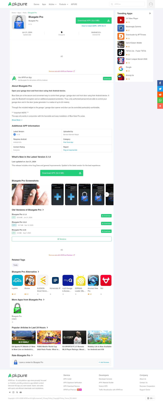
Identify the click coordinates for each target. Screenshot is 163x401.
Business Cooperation (147, 386)
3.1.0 (18, 134)
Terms (67, 398)
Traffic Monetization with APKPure (111, 389)
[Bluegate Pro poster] (57, 194)
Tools (24, 13)
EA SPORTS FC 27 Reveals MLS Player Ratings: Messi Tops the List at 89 (73, 348)
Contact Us (143, 382)
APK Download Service (71, 386)
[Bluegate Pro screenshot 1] (71, 194)
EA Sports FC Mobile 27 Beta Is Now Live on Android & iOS (23, 348)
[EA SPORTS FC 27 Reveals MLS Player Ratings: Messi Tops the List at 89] (74, 337)
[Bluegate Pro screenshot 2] (85, 194)
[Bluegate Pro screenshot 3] (98, 194)
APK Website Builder (106, 382)
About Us (143, 379)
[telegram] (9, 392)
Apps (19, 13)
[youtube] (20, 392)
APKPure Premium (70, 389)
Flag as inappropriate (70, 150)
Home (14, 13)
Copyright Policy (58, 398)
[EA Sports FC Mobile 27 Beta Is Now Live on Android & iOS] (24, 337)
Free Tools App (68, 142)
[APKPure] (17, 4)
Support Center (145, 389)
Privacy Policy (47, 398)
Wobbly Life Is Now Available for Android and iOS (99, 348)
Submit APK (103, 386)
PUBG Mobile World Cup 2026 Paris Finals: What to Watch (47, 348)
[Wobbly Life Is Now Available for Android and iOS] (100, 337)
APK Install (67, 379)
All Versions (61, 239)
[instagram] (13, 392)
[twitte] (17, 392)
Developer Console (105, 379)
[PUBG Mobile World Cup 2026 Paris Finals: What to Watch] (49, 337)
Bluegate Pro (33, 20)
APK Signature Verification (72, 382)
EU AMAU (73, 398)
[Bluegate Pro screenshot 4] (112, 194)
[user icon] (151, 4)
